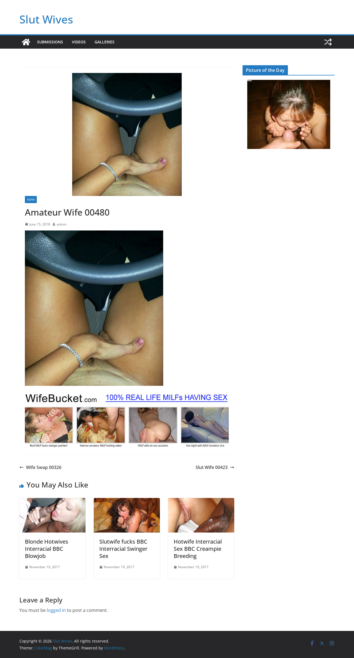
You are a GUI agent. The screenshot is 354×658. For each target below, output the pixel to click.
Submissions (50, 41)
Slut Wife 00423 (212, 467)
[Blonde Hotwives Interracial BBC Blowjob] (52, 502)
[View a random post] (328, 42)
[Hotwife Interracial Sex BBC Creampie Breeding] (201, 502)
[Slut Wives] (26, 42)
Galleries (104, 41)
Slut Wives (46, 19)
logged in (56, 610)
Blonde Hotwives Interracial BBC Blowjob (46, 549)
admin (61, 224)
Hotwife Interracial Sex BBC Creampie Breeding (198, 549)
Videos (79, 41)
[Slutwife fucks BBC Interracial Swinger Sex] (127, 502)
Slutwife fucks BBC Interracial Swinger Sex (123, 549)
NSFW (31, 199)
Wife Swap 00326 (43, 467)
